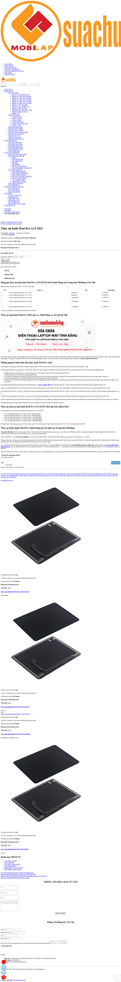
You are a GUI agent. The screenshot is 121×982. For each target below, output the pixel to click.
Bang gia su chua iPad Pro (9, 477)
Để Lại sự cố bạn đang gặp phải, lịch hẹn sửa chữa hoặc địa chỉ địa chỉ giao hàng (25, 943)
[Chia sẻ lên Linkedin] (7, 263)
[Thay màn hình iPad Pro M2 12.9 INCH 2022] (15, 714)
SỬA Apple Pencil (13, 188)
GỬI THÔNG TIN (6, 946)
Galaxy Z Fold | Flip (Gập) (20, 123)
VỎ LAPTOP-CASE (18, 180)
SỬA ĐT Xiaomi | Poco (15, 127)
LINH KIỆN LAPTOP (19, 181)
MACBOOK (16, 164)
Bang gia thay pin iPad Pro (58, 475)
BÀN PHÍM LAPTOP (19, 171)
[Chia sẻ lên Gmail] (13, 263)
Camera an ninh (13, 197)
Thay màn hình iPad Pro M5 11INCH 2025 (14, 849)
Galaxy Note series (17, 122)
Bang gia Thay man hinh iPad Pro (91, 475)
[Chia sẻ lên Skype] (15, 263)
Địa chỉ (3, 938)
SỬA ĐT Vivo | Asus (14, 137)
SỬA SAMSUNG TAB (15, 149)
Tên (2, 929)
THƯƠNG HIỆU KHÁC (16, 139)
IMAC (14, 157)
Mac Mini (15, 163)
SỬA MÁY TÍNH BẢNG (12, 864)
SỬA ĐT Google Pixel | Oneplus (18, 132)
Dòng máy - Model (6, 257)
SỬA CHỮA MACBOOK (16, 156)
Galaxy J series (16, 125)
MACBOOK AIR (17, 159)
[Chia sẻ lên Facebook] (2, 263)
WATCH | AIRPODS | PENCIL (14, 71)
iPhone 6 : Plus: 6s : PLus (19, 111)
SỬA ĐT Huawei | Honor (16, 134)
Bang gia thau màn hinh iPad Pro (39, 475)
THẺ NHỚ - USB (13, 198)
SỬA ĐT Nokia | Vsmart (15, 130)
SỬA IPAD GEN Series (15, 144)
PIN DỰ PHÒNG (13, 202)
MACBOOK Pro (17, 161)
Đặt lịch (3, 86)
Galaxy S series (16, 120)
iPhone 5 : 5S (16, 113)
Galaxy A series (16, 118)
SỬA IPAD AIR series (15, 142)
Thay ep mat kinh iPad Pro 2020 (76, 474)
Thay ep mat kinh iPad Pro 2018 (56, 474)
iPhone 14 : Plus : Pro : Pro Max (21, 99)
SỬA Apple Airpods (14, 192)
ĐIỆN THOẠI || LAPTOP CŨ (14, 868)
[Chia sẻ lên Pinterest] (10, 263)
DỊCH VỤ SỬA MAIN (19, 166)
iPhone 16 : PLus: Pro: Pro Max (21, 96)
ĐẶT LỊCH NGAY (60, 913)
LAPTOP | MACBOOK (12, 69)
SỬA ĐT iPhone (13, 93)
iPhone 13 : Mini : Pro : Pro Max (22, 101)
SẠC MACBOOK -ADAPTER (21, 168)
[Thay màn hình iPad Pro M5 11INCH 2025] (46, 829)
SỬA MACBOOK (10, 866)
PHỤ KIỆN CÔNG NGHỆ (13, 869)
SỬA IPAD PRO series (15, 146)
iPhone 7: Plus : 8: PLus (19, 108)
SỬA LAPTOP (9, 863)
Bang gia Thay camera (73, 475)
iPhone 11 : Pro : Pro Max (20, 105)
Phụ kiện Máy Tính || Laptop (17, 203)
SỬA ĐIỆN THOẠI (11, 861)
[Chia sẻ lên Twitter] (4, 263)
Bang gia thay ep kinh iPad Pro (19, 475)
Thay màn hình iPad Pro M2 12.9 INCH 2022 (15, 734)
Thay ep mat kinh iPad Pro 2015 (16, 474)
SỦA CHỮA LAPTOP (15, 169)
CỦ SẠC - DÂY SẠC (15, 195)
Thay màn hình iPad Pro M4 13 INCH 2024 (15, 592)
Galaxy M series (17, 117)
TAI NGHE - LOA (14, 200)
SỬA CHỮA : (9, 64)
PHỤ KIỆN (8, 72)
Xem (9, 588)
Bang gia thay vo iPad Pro (110, 475)
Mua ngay (4, 588)
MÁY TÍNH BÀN (14, 185)
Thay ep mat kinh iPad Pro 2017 (36, 474)
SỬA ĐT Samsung (14, 115)
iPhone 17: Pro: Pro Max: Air (21, 94)
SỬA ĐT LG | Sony (14, 135)
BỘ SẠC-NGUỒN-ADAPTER (21, 176)
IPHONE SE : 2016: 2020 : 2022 (22, 110)
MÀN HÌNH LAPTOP (19, 175)
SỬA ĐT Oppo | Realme (15, 128)
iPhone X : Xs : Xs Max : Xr (20, 106)
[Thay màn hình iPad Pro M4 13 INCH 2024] (46, 571)
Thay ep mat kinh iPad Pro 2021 (97, 474)
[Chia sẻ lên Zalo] (18, 263)
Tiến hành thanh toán (19, 980)
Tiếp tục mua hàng (7, 980)
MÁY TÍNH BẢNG (11, 67)
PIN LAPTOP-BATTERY (20, 173)
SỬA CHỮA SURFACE (15, 183)
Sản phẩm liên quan (7, 480)
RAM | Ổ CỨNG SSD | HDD (17, 154)
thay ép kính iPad (45, 385)
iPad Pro (11, 233)
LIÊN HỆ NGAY (10, 74)
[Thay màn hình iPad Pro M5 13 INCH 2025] (46, 687)
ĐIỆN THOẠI (9, 66)
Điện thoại (4, 932)
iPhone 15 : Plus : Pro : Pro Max (21, 98)
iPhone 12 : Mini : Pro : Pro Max (22, 103)
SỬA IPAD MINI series (15, 147)
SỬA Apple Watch (13, 190)
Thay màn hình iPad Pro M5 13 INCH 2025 (15, 707)
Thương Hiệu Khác (14, 151)
